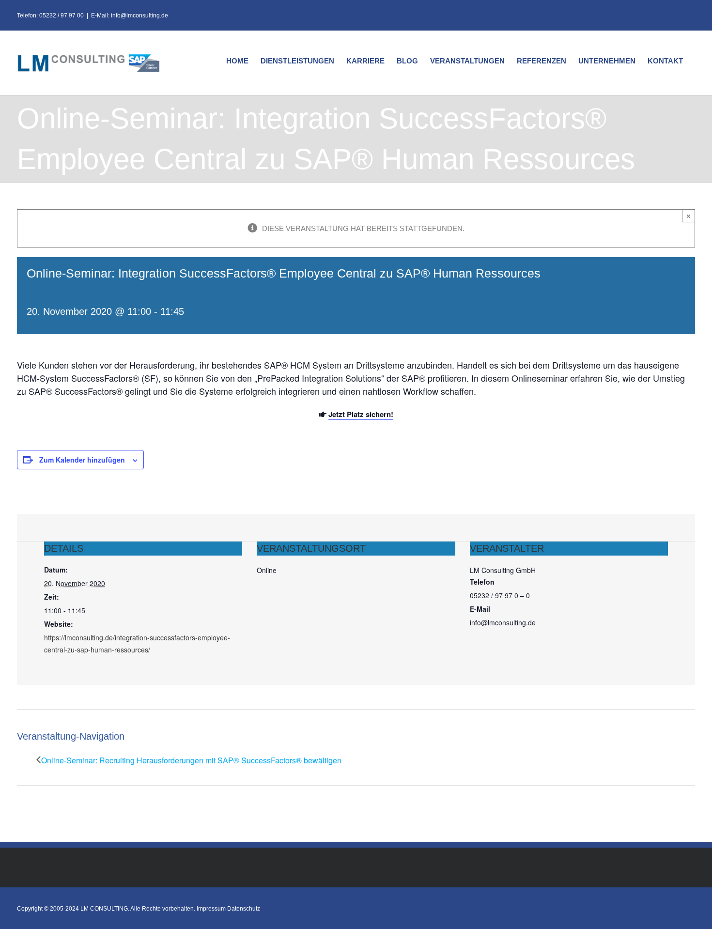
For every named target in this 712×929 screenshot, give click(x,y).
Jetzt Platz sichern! (360, 414)
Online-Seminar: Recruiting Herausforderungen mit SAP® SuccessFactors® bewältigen (191, 760)
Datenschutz (243, 908)
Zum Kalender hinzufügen (82, 459)
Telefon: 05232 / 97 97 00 (50, 15)
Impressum (211, 908)
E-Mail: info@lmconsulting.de (129, 15)
